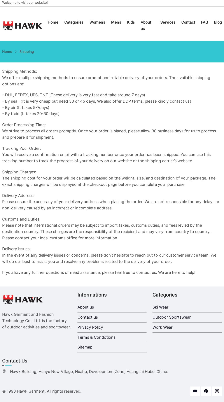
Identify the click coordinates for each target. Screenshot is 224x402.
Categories (74, 22)
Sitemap (85, 347)
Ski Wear (160, 307)
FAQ (204, 22)
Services (167, 22)
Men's (116, 22)
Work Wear (162, 327)
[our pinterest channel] (206, 391)
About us (146, 25)
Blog (218, 22)
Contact (188, 22)
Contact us (87, 317)
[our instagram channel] (217, 391)
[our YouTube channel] (195, 391)
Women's (97, 22)
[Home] (23, 25)
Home (53, 22)
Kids (131, 22)
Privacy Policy (90, 327)
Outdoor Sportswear (171, 317)
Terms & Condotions (96, 337)
